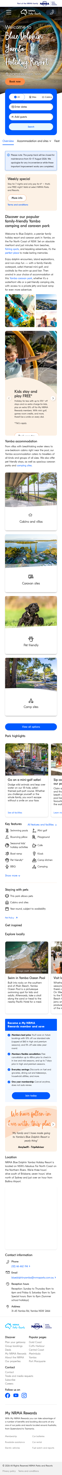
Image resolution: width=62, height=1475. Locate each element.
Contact (9, 1372)
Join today (31, 1095)
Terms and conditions (28, 1471)
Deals (8, 1349)
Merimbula (34, 1353)
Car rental (37, 1442)
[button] (31, 501)
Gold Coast (35, 1342)
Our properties (13, 1361)
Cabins (48, 97)
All (18, 97)
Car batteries (38, 1436)
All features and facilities (41, 824)
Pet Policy (9, 917)
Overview (8, 141)
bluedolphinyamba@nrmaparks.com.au (32, 1277)
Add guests (21, 116)
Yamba (32, 1357)
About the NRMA (14, 1357)
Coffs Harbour (37, 1346)
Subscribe (10, 1379)
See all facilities (15, 812)
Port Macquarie (37, 1361)
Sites (34, 97)
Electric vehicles (12, 1448)
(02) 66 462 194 (19, 1266)
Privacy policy (9, 1471)
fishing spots (12, 249)
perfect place (12, 252)
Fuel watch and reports (43, 1448)
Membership (11, 1436)
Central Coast (36, 1349)
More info (17, 198)
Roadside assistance (15, 1442)
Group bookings (14, 1346)
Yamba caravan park (21, 278)
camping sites (24, 465)
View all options (31, 726)
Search (31, 126)
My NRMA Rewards (15, 1353)
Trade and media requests (19, 1376)
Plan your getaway (15, 1342)
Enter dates (21, 106)
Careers (9, 1383)
